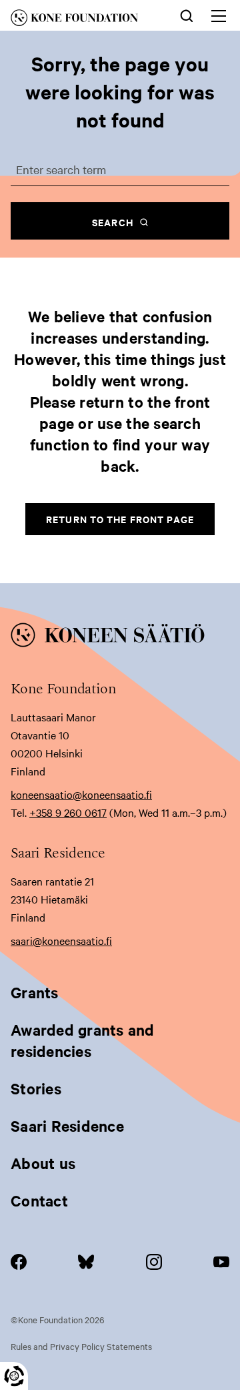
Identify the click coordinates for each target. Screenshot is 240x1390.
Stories (36, 1088)
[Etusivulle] (84, 20)
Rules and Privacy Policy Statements (81, 1346)
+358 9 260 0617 (68, 812)
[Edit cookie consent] (14, 1376)
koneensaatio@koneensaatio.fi (81, 794)
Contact (39, 1200)
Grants (35, 992)
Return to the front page (120, 519)
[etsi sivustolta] (186, 14)
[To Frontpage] (120, 637)
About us (43, 1163)
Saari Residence (67, 1126)
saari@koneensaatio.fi (61, 940)
